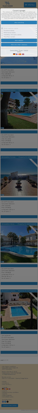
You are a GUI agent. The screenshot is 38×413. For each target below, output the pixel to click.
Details (19, 51)
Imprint (26, 50)
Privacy (21, 50)
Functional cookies (9, 30)
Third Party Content (9, 36)
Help (33, 17)
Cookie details (14, 50)
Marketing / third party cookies (12, 34)
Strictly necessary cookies (11, 28)
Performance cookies (10, 32)
